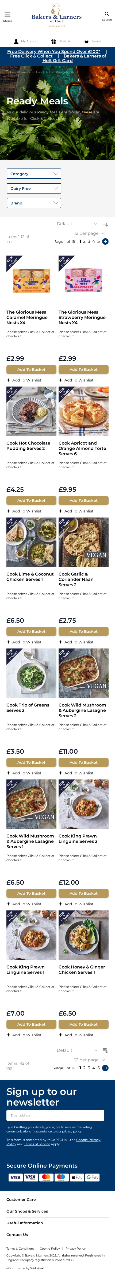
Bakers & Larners (18, 72)
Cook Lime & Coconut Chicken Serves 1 (30, 577)
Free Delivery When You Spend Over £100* (53, 51)
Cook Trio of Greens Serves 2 (27, 708)
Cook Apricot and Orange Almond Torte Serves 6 (82, 448)
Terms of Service (37, 1144)
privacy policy (72, 1131)
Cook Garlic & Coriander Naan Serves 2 (76, 579)
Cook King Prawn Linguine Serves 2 (78, 838)
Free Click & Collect (31, 56)
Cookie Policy (50, 1248)
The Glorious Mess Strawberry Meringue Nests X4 (82, 317)
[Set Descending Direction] (105, 223)
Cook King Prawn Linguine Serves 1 (25, 969)
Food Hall (43, 72)
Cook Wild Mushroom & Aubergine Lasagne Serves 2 (82, 710)
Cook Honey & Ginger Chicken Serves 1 (82, 969)
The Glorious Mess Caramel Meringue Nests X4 (27, 317)
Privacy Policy (76, 1248)
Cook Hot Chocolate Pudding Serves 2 (28, 446)
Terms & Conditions (20, 1248)
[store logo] (57, 16)
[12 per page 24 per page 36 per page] (91, 233)
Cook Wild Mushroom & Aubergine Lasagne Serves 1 (30, 841)
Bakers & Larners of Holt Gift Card (74, 58)
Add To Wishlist (23, 380)
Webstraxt (37, 1268)
